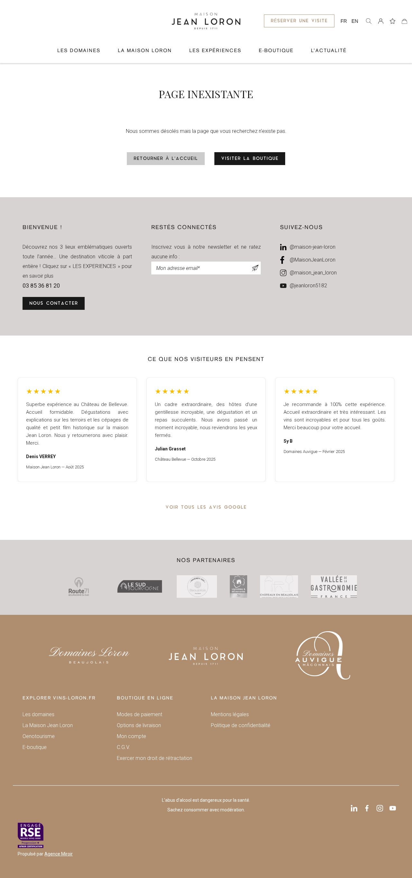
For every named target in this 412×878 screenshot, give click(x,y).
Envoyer (255, 268)
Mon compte (131, 736)
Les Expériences (215, 51)
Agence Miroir (58, 853)
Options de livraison (139, 725)
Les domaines (78, 51)
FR (344, 21)
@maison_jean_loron (313, 273)
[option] (77, 429)
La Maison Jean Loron (48, 725)
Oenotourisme (39, 736)
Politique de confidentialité (240, 725)
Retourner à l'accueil (166, 158)
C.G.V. (123, 747)
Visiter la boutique (249, 158)
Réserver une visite (299, 21)
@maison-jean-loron (312, 247)
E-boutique (35, 747)
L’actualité (329, 51)
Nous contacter (53, 303)
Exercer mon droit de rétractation (154, 758)
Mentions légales (230, 714)
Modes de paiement (139, 714)
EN (354, 21)
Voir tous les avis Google (206, 507)
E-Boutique (276, 51)
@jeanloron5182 (308, 285)
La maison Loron (145, 51)
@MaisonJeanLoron (312, 260)
